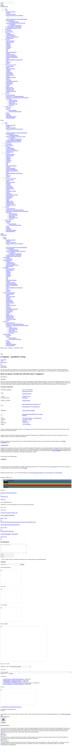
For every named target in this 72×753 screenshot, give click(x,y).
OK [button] (60, 714)
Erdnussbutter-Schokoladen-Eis (29, 414)
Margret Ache (4, 362)
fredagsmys (3, 492)
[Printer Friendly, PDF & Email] (4, 480)
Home (2, 347)
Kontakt (18, 1)
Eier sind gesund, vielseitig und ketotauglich (13, 679)
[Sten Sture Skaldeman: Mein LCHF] (9, 512)
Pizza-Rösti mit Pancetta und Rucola (30, 404)
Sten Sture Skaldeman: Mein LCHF (7, 515)
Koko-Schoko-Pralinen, (27, 418)
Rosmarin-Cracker (26, 396)
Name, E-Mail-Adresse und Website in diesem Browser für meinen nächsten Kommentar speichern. (24, 559)
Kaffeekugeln (38, 418)
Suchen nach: (4, 564)
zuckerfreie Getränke (27, 419)
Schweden (14, 492)
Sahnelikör (24, 421)
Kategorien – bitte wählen (6, 666)
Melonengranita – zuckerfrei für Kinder (12, 680)
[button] (10, 480)
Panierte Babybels (26, 400)
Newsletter (23, 1)
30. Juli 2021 (3, 359)
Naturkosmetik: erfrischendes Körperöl (12, 681)
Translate (11, 673)
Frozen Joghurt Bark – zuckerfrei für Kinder (13, 684)
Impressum (3, 1)
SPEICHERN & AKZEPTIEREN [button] (8, 744)
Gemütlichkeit (9, 492)
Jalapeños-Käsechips (27, 393)
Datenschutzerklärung (11, 1)
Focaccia (28, 429)
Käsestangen (25, 397)
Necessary (4, 734)
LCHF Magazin (58, 472)
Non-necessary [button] (4, 739)
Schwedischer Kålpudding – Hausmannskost (9, 533)
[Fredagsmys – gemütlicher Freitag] (4, 496)
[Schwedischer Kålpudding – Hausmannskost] (7, 531)
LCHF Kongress (49, 472)
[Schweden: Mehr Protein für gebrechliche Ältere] (18, 522)
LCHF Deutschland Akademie (36, 472)
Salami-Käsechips (26, 391)
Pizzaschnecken (36, 406)
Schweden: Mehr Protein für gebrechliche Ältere (10, 524)
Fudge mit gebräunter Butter (28, 410)
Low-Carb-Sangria (26, 424)
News (5, 347)
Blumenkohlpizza (26, 406)
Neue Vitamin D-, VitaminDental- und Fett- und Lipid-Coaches (17, 682)
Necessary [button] (3, 733)
